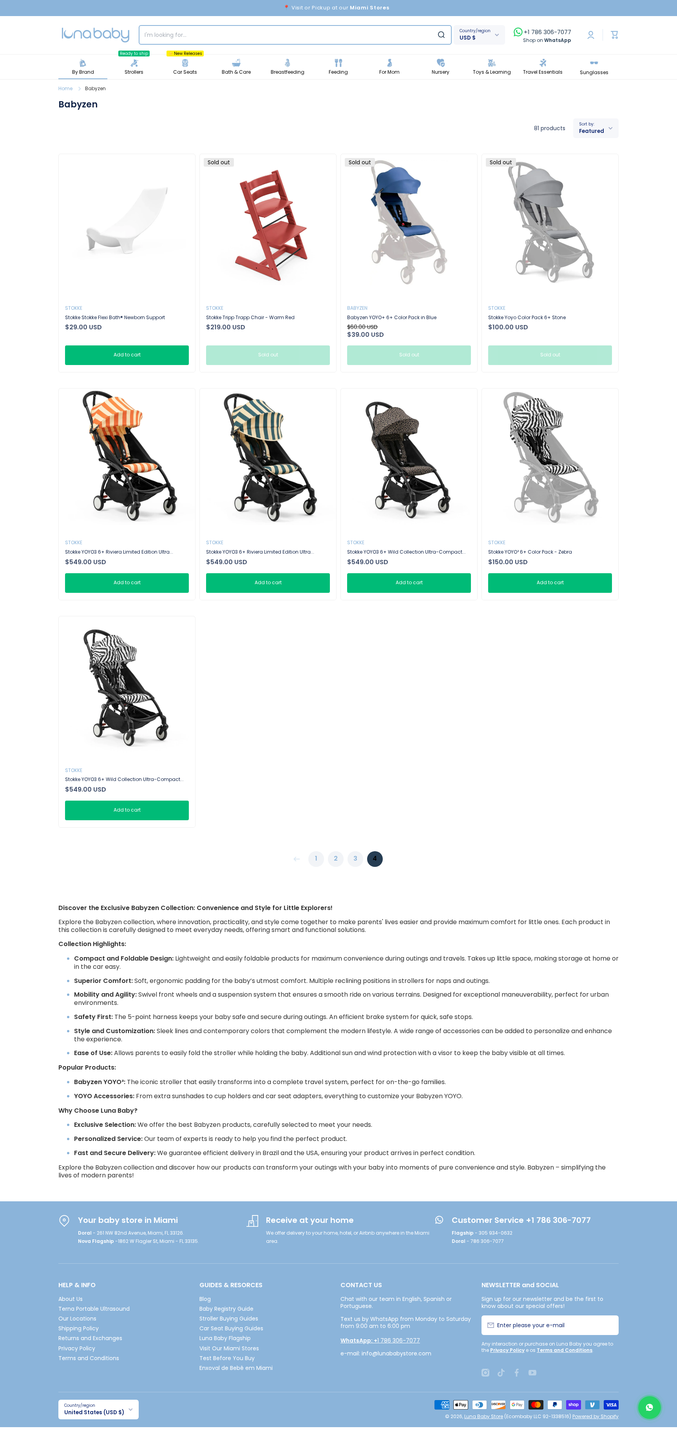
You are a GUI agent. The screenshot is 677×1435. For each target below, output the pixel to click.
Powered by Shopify (595, 1416)
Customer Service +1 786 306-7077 (521, 1220)
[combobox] (295, 35)
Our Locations (77, 1318)
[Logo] (95, 35)
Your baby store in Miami (128, 1220)
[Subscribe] (608, 1325)
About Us (70, 1298)
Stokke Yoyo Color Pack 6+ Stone (527, 317)
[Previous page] (298, 859)
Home (65, 88)
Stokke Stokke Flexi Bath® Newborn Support (115, 317)
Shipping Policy (78, 1328)
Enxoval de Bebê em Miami (236, 1367)
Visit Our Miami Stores (229, 1348)
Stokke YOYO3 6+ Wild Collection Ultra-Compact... (406, 552)
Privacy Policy (76, 1348)
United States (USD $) (94, 1412)
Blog (205, 1298)
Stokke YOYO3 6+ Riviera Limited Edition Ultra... (119, 552)
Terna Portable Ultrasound (94, 1308)
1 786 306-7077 (380, 1340)
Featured (591, 131)
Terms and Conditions (88, 1358)
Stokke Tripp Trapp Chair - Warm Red (250, 317)
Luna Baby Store (483, 1416)
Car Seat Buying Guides (231, 1328)
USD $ (468, 38)
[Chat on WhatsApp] (650, 1408)
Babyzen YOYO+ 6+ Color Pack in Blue (391, 317)
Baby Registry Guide (226, 1308)
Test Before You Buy (227, 1358)
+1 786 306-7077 (547, 32)
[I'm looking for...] (441, 35)
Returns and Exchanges (90, 1338)
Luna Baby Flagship (225, 1338)
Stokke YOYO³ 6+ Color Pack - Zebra (530, 552)
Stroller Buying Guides (228, 1318)
